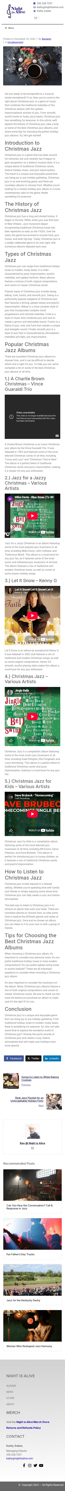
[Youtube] (41, 1465)
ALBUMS (11, 1385)
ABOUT (10, 1404)
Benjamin (46, 39)
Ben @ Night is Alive (32, 1143)
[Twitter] (35, 1465)
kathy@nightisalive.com (19, 1458)
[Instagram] (30, 1465)
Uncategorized (15, 42)
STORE (10, 1398)
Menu (11, 28)
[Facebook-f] (24, 1465)
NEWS (9, 1391)
